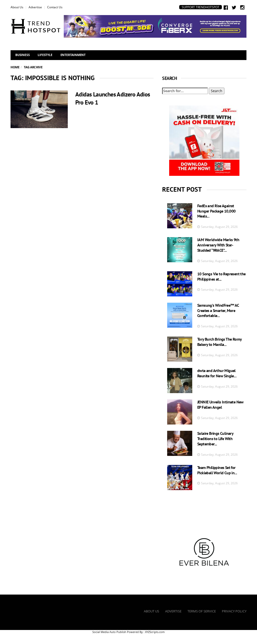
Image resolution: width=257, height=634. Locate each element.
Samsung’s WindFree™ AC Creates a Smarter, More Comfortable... (218, 310)
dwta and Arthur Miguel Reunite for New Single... (216, 373)
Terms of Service (201, 611)
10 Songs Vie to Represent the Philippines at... (221, 276)
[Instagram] (242, 7)
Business (22, 55)
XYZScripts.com (155, 632)
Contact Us (54, 7)
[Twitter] (234, 7)
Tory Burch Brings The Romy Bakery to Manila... (219, 342)
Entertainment (73, 55)
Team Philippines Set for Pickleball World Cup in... (217, 470)
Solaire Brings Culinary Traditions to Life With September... (215, 438)
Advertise (35, 7)
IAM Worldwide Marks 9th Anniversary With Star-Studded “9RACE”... (218, 245)
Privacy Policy (234, 611)
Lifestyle (45, 55)
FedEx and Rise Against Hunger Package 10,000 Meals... (216, 211)
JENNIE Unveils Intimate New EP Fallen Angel (220, 404)
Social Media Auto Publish (109, 632)
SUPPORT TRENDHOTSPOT (200, 7)
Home (15, 67)
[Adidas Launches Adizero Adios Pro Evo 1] (39, 109)
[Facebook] (226, 7)
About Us (17, 7)
